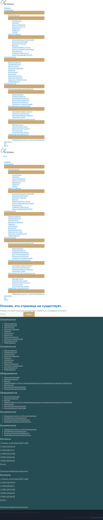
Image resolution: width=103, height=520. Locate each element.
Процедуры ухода (19, 127)
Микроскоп (17, 51)
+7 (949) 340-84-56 (7, 447)
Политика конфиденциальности (14, 471)
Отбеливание (14, 82)
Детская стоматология (17, 80)
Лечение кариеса (15, 68)
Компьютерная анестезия (23, 49)
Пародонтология (15, 78)
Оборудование (14, 34)
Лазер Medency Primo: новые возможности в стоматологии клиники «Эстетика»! (38, 383)
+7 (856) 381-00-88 (7, 454)
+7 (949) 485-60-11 (7, 450)
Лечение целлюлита (21, 114)
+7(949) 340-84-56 (7, 457)
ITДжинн (93, 517)
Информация (14, 15)
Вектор (15, 46)
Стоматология (10, 57)
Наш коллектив (18, 25)
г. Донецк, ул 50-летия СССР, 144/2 (14, 443)
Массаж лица (17, 125)
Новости (15, 30)
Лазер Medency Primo (21, 47)
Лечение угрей (18, 117)
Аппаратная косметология (19, 106)
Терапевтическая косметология (21, 119)
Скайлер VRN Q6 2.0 (20, 53)
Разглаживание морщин (22, 115)
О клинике (8, 10)
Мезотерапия (17, 95)
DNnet (100, 517)
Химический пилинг (21, 129)
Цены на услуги (18, 27)
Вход (6, 146)
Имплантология (15, 76)
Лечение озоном (19, 44)
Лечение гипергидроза (22, 104)
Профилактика (14, 64)
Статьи (15, 32)
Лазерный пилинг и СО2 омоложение (28, 140)
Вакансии (16, 29)
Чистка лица (17, 131)
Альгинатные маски (20, 132)
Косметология (10, 84)
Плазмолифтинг (19, 97)
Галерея (15, 23)
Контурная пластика (20, 100)
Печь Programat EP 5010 (22, 55)
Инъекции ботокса (20, 102)
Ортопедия (13, 72)
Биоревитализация (20, 98)
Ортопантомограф (20, 42)
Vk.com (3, 464)
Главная (7, 8)
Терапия (11, 70)
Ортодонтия (13, 66)
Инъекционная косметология (20, 89)
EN (5, 144)
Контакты (8, 142)
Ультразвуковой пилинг (22, 112)
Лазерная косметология (18, 134)
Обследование (14, 63)
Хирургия (12, 74)
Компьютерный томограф (23, 40)
